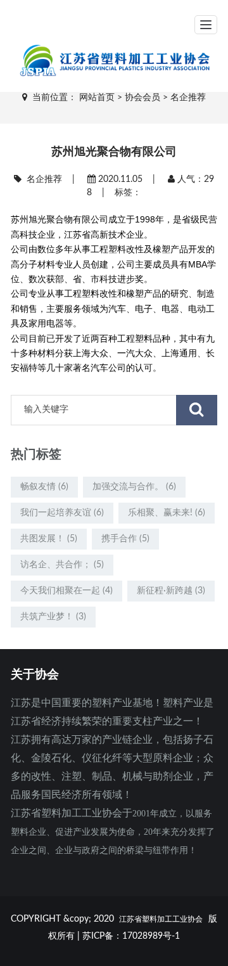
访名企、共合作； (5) (62, 564)
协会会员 (142, 97)
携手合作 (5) (125, 538)
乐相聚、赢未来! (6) (166, 512)
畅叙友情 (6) (44, 486)
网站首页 (97, 97)
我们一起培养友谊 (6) (62, 512)
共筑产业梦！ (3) (53, 616)
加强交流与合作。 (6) (134, 486)
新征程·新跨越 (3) (171, 590)
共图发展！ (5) (48, 538)
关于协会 (35, 674)
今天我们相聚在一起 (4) (66, 590)
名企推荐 (188, 97)
